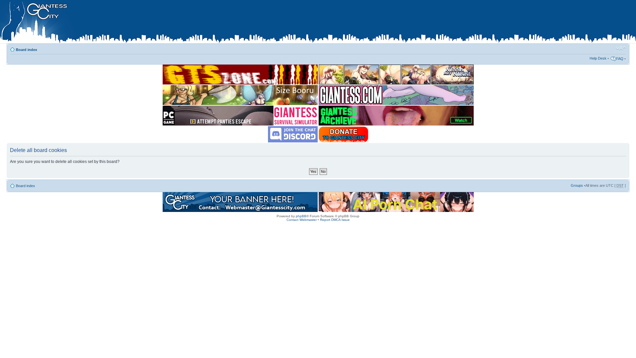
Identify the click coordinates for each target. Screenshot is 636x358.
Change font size (621, 48)
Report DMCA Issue (335, 220)
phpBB (301, 216)
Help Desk (598, 58)
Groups (577, 185)
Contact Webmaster (302, 220)
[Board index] (139, 23)
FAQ (619, 59)
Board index (26, 50)
